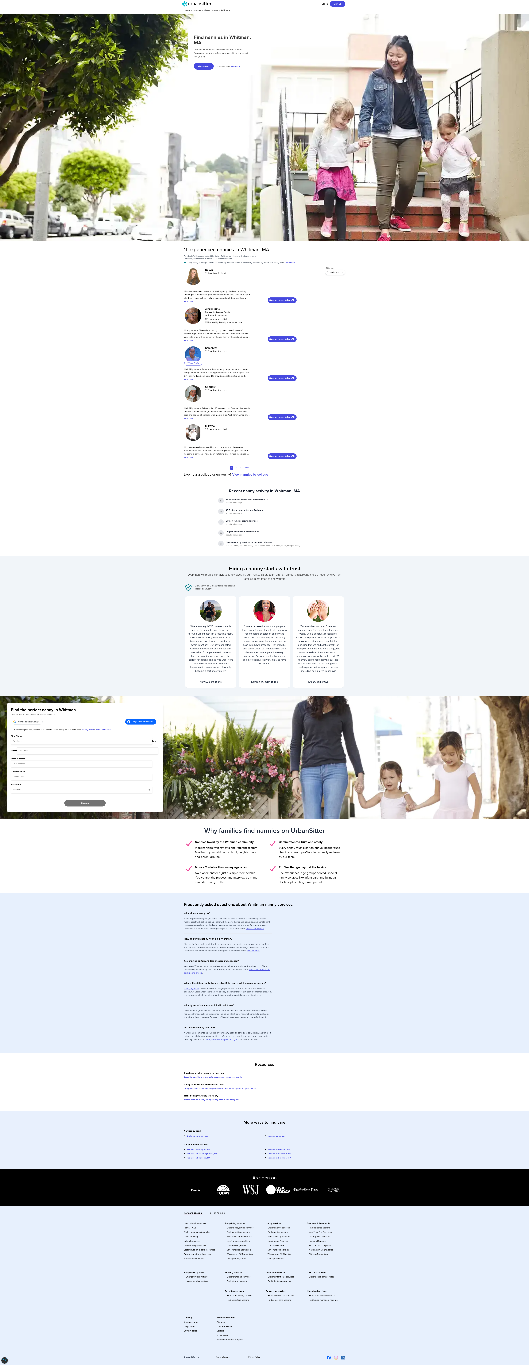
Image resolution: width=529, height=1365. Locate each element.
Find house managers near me (323, 1300)
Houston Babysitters (236, 1245)
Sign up (338, 3)
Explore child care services (321, 1276)
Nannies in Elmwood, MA (198, 1158)
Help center (189, 1326)
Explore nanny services (197, 1136)
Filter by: (330, 268)
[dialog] (4, 1360)
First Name (16, 736)
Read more (188, 301)
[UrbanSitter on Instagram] (334, 1357)
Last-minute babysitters (197, 1281)
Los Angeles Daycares (319, 1236)
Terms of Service (103, 730)
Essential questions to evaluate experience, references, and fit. (213, 1077)
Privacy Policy (88, 730)
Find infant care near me (279, 1281)
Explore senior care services (281, 1295)
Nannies (197, 10)
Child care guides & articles (197, 1232)
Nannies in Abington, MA (198, 1149)
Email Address (18, 758)
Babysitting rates (192, 1241)
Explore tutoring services (238, 1276)
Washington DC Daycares (321, 1249)
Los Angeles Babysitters (238, 1241)
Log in (325, 3)
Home (187, 10)
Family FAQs (190, 1227)
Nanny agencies (191, 988)
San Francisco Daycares (320, 1245)
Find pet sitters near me (238, 1300)
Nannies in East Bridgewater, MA (202, 1153)
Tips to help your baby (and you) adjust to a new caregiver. (211, 1099)
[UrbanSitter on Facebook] (327, 1357)
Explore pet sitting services (240, 1295)
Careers (220, 1330)
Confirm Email (18, 771)
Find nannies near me (278, 1232)
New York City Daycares (320, 1232)
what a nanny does (255, 928)
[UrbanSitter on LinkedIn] (341, 1357)
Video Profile (193, 363)
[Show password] (149, 790)
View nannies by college (250, 474)
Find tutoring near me (237, 1281)
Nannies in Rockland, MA (279, 1153)
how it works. (253, 950)
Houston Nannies (276, 1245)
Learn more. (290, 262)
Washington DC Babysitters (240, 1254)
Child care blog (191, 1236)
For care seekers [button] (193, 1213)
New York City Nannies (279, 1236)
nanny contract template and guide (222, 1039)
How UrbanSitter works (195, 1223)
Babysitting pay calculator (196, 1245)
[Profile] (193, 278)
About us (221, 1322)
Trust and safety (224, 1326)
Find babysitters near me (238, 1232)
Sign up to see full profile (282, 300)
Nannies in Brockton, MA (279, 1158)
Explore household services (322, 1295)
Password (16, 784)
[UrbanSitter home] (197, 3)
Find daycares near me (319, 1227)
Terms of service (223, 1357)
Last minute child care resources (199, 1249)
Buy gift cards (190, 1330)
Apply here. (236, 66)
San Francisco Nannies (278, 1249)
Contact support (191, 1322)
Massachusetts (211, 10)
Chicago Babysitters (236, 1258)
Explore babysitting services (240, 1227)
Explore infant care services (281, 1276)
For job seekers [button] (217, 1213)
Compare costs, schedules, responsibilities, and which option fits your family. (220, 1088)
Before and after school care (197, 1254)
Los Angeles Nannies (278, 1241)
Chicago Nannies (276, 1258)
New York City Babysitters (239, 1236)
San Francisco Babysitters (239, 1249)
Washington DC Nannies (279, 1254)
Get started (203, 66)
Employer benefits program (230, 1339)
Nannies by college (276, 1136)
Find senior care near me (279, 1300)
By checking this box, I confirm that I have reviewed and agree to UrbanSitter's (62, 730)
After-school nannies (194, 1258)
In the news (222, 1335)
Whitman (225, 10)
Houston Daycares (317, 1241)
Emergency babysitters (196, 1276)
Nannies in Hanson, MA (279, 1149)
